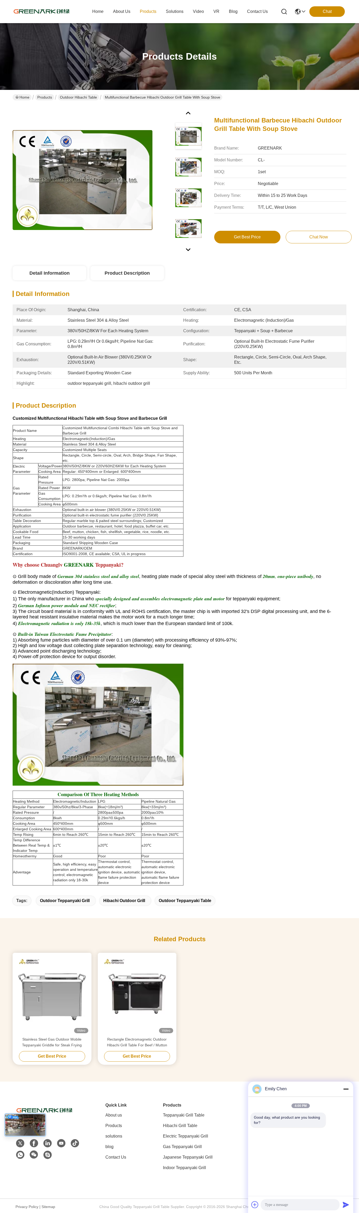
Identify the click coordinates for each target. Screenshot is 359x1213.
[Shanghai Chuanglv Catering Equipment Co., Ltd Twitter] (20, 1143)
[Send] (346, 1204)
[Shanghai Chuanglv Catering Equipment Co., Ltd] (41, 11)
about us (121, 11)
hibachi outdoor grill (124, 900)
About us (113, 1115)
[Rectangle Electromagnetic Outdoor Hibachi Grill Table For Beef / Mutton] (137, 994)
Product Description (127, 273)
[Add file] (255, 1204)
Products (44, 97)
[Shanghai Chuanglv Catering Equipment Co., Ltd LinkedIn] (47, 1143)
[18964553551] (47, 1155)
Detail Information (49, 273)
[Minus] (346, 1089)
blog (233, 11)
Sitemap (48, 1207)
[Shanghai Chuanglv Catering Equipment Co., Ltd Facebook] (34, 1143)
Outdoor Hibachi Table (78, 97)
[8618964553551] (20, 1155)
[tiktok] (75, 1143)
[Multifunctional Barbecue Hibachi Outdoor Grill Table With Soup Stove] (82, 180)
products (148, 11)
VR (216, 11)
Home (98, 11)
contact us (257, 11)
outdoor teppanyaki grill (65, 900)
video (198, 11)
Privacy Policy (27, 1207)
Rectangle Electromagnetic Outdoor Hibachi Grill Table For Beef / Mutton (137, 1042)
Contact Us (115, 1157)
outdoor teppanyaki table (185, 900)
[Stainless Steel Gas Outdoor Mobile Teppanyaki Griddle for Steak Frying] (52, 994)
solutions (174, 11)
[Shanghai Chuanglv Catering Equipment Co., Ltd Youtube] (61, 1143)
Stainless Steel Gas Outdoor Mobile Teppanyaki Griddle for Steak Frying (52, 1042)
